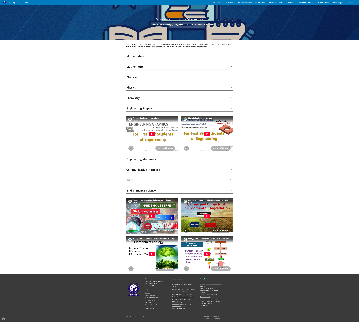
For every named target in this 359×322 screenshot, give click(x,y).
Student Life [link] (259, 3)
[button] (357, 2)
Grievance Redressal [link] (323, 3)
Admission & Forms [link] (244, 3)
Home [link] (212, 3)
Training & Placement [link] (285, 3)
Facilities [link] (271, 3)
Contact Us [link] (349, 3)
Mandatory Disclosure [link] (305, 3)
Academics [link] (229, 3)
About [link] (219, 3)
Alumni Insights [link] (337, 3)
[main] (179, 19)
